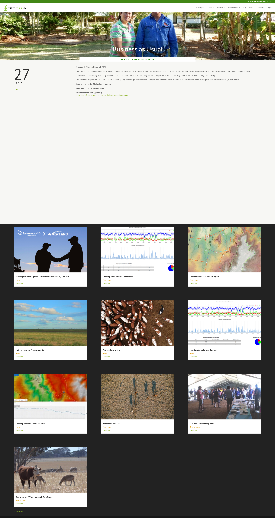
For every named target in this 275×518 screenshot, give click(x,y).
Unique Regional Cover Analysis (30, 350)
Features (219, 8)
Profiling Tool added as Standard (30, 423)
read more (19, 283)
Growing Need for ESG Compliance (118, 276)
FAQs (244, 8)
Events (18, 500)
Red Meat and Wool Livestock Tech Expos (34, 497)
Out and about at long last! (202, 423)
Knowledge (107, 280)
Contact (261, 8)
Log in (269, 8)
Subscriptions (201, 8)
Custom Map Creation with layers (204, 276)
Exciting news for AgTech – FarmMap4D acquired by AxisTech (42, 276)
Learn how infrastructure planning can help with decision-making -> (103, 95)
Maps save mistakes (112, 423)
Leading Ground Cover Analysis (203, 350)
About (211, 8)
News (251, 8)
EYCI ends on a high (111, 350)
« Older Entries (19, 511)
